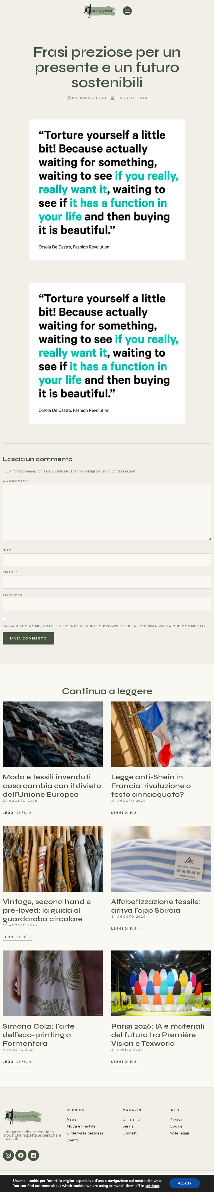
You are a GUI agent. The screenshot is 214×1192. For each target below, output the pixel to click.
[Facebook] (20, 1155)
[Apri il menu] (127, 10)
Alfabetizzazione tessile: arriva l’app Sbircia (156, 906)
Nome (10, 550)
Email (10, 572)
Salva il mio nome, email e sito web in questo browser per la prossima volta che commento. (104, 626)
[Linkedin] (33, 1155)
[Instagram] (8, 1155)
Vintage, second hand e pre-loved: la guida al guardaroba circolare (47, 910)
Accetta (184, 1183)
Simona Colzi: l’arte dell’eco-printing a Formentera (38, 1035)
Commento (16, 480)
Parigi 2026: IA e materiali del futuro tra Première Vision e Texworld (157, 1035)
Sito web (13, 594)
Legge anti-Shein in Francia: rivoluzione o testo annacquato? (151, 785)
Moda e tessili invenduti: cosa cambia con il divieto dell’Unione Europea (52, 785)
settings (152, 1185)
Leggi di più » (17, 813)
